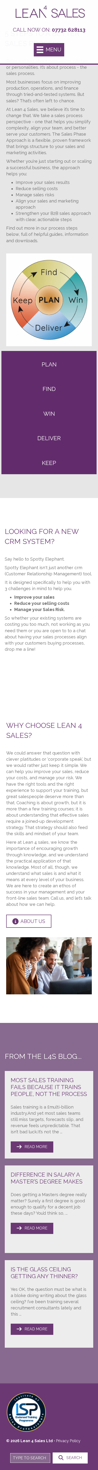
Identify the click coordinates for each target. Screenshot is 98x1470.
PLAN (49, 364)
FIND (49, 388)
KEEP (49, 462)
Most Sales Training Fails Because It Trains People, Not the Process (49, 1087)
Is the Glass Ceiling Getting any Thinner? (44, 1273)
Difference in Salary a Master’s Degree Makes (47, 1178)
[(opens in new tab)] (26, 1410)
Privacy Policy (68, 1441)
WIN (49, 413)
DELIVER (49, 438)
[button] (32, 1147)
